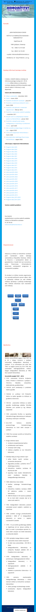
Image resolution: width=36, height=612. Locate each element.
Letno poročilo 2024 (12, 172)
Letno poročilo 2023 (12, 174)
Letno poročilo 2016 (12, 190)
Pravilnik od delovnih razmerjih (15, 100)
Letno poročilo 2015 (12, 193)
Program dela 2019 (11, 161)
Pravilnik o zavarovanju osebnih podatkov (18, 112)
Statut (8, 98)
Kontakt (6, 24)
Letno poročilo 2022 (12, 177)
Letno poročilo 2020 (12, 181)
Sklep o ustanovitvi (11, 96)
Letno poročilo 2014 (12, 195)
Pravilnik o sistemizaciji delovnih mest (17, 103)
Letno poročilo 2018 (12, 186)
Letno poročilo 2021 (12, 179)
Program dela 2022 (11, 154)
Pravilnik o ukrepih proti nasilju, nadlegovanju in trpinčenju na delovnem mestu (18, 123)
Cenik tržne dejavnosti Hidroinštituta (17, 132)
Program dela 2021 (11, 156)
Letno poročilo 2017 (12, 188)
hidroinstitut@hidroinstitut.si (13, 224)
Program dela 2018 (11, 163)
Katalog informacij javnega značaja (14, 70)
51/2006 (7, 83)
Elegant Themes (18, 607)
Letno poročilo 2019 (12, 183)
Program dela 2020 (11, 158)
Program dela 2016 (11, 167)
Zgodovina (6, 345)
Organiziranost (8, 245)
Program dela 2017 (11, 165)
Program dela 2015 (11, 170)
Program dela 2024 (11, 149)
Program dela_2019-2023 (13, 197)
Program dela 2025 (11, 147)
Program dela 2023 (11, 151)
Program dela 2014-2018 (13, 199)
